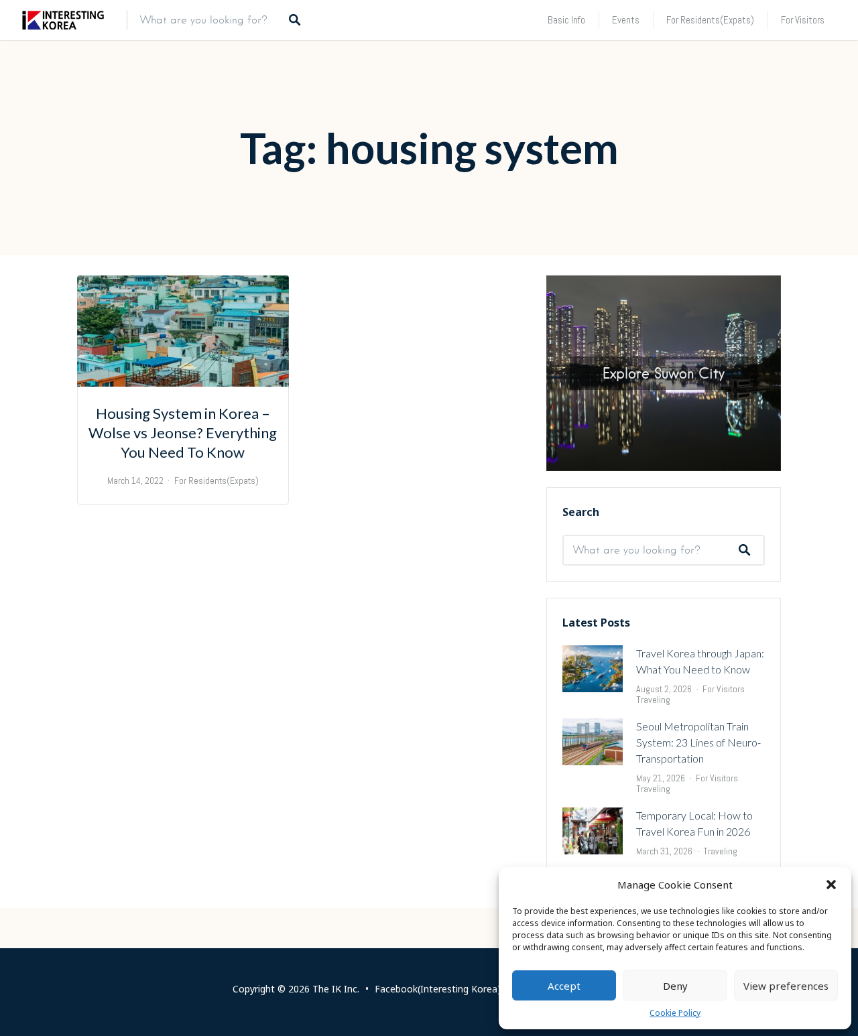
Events (625, 19)
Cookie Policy (675, 1013)
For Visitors (802, 19)
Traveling (653, 700)
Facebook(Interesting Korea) (438, 988)
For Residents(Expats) (710, 19)
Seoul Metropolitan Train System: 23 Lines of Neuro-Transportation (698, 742)
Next (804, 370)
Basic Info (566, 19)
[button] (831, 884)
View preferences (786, 985)
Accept (564, 985)
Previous (523, 370)
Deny (675, 985)
